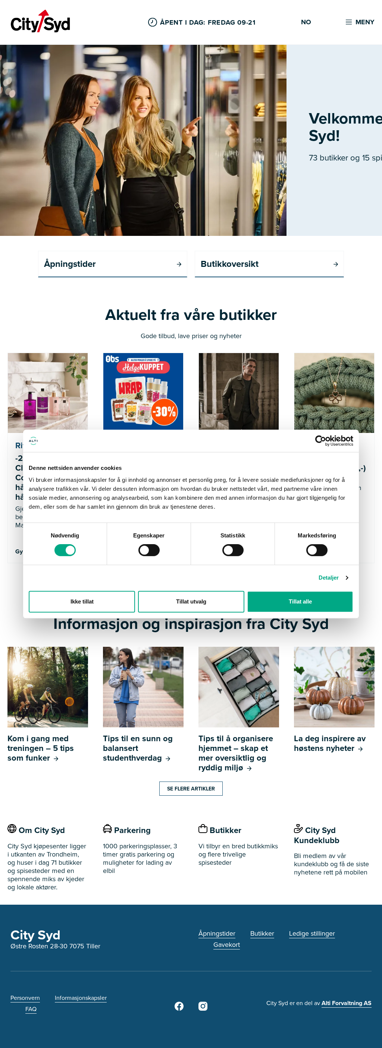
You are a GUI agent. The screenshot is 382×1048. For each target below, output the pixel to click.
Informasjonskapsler (81, 998)
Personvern (25, 998)
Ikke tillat (82, 601)
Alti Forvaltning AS (347, 1003)
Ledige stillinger (312, 933)
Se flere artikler (191, 788)
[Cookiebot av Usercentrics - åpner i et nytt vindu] (320, 440)
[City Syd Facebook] (179, 1008)
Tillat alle (300, 601)
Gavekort (226, 944)
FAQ (31, 1009)
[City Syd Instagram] (202, 1008)
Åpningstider (216, 933)
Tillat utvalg (191, 601)
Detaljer (329, 577)
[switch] (149, 550)
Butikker (262, 933)
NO (306, 22)
